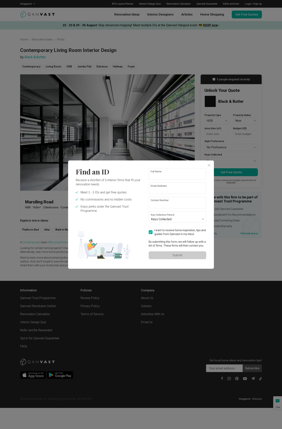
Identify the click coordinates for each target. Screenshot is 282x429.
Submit (177, 255)
